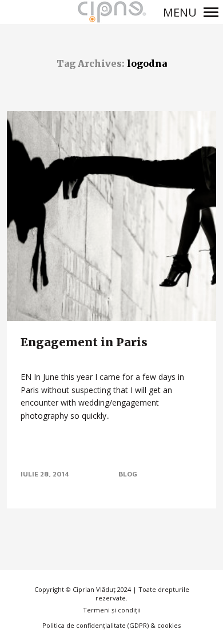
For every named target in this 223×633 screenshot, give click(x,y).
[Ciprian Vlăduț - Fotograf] (111, 12)
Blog (127, 474)
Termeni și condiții (112, 610)
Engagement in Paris (84, 342)
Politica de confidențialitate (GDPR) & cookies (111, 625)
